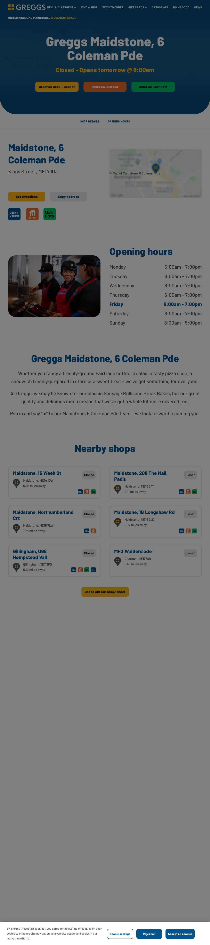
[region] (105, 933)
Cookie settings (120, 934)
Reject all (149, 934)
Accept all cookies (180, 934)
